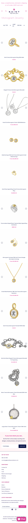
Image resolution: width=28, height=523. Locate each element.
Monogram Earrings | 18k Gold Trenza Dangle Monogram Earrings (14, 258)
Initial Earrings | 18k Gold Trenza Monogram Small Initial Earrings (14, 155)
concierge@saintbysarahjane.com (10, 460)
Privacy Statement (6, 489)
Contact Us (4, 467)
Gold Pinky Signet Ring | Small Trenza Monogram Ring (14, 189)
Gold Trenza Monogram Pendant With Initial (14, 325)
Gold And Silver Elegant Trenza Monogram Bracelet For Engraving (14, 359)
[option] (14, 4)
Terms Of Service (5, 491)
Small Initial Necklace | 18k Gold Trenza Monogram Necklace (14, 292)
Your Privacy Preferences (7, 493)
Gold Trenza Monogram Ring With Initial (14, 57)
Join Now (22, 506)
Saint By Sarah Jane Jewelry (13, 516)
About (3, 485)
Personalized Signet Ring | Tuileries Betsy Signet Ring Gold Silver (14, 224)
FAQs (3, 469)
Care (3, 471)
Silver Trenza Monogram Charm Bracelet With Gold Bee (14, 393)
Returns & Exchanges (7, 473)
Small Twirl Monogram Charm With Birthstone (14, 122)
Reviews (3, 487)
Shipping (4, 476)
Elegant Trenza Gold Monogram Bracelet (14, 90)
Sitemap (4, 478)
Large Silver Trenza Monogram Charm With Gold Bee (14, 427)
